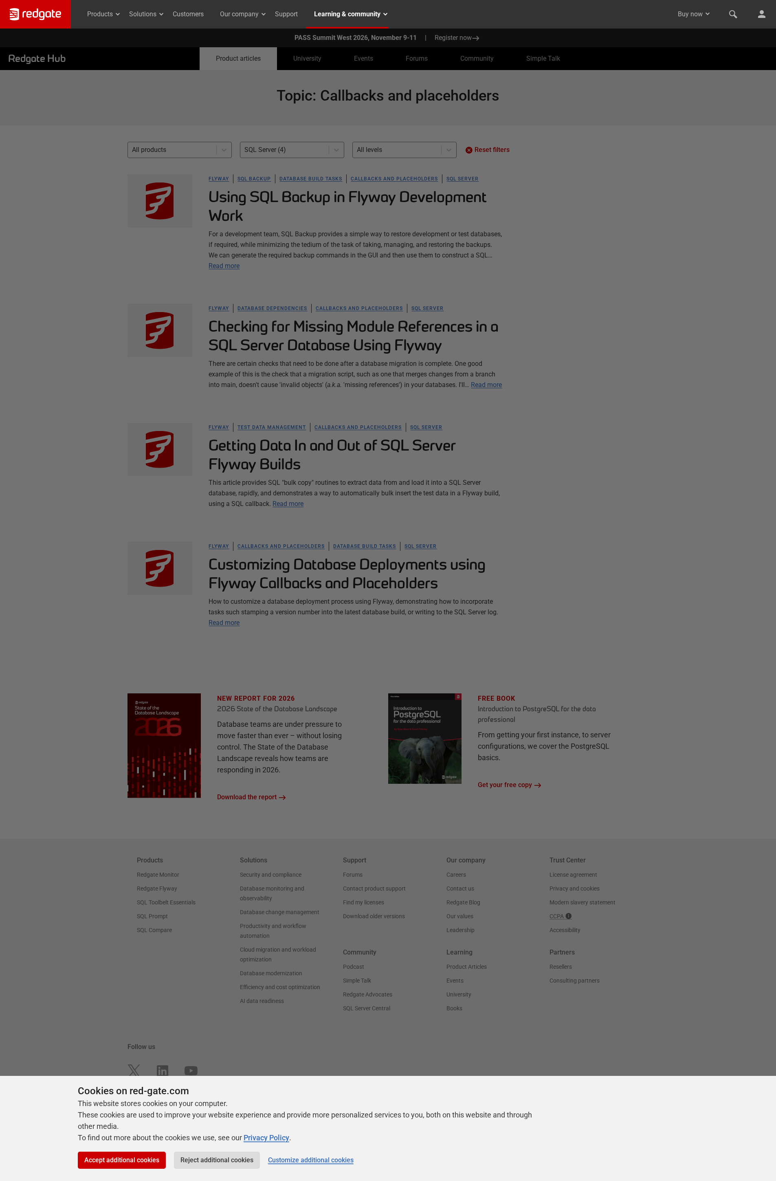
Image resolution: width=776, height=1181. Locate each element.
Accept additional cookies (121, 1160)
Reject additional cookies (216, 1160)
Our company (239, 14)
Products (100, 14)
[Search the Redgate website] (733, 14)
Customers (188, 14)
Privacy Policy (266, 1137)
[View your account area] (761, 14)
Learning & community (347, 14)
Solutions (142, 14)
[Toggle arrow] (707, 14)
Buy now (690, 14)
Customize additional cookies (311, 1160)
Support (286, 14)
